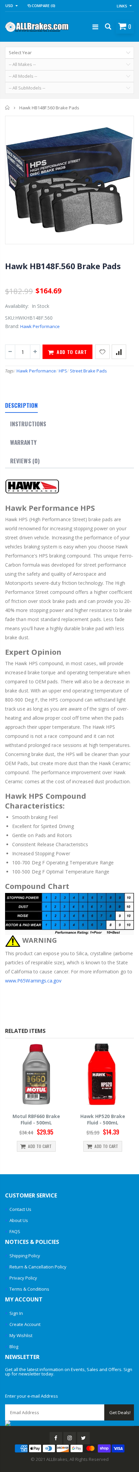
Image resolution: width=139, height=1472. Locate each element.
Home (7, 107)
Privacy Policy (23, 1278)
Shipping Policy (24, 1256)
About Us (18, 1220)
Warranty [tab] (23, 442)
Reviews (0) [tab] (25, 461)
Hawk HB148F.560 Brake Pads (63, 266)
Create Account (24, 1324)
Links (122, 5)
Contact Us (20, 1209)
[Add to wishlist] (102, 352)
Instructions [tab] (28, 424)
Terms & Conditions (29, 1289)
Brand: (12, 326)
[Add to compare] (119, 352)
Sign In (16, 1313)
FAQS (14, 1231)
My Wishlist (20, 1335)
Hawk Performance (40, 326)
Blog (13, 1346)
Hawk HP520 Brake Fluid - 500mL (64, 1119)
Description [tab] (21, 405)
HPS (63, 371)
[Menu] (95, 26)
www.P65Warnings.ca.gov (33, 980)
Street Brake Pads (88, 371)
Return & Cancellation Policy (37, 1267)
